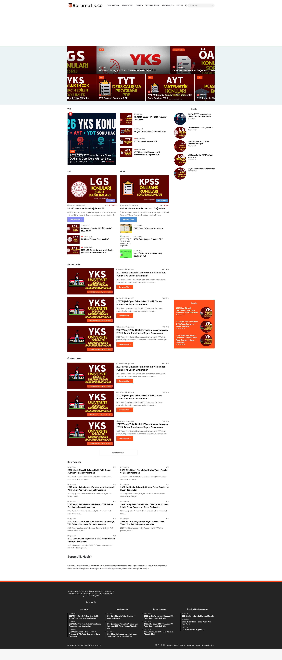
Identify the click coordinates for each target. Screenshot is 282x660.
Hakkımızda (190, 645)
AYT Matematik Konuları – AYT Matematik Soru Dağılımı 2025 (147, 153)
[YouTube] (92, 602)
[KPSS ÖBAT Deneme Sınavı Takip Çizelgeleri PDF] (126, 254)
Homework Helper (208, 645)
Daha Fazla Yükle (118, 453)
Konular (138, 5)
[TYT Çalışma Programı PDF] (91, 87)
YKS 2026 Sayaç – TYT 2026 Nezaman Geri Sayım (96, 70)
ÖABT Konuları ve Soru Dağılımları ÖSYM (164, 70)
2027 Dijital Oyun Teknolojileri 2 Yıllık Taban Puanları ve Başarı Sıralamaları (187, 324)
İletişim (198, 645)
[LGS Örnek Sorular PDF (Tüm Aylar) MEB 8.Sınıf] (73, 228)
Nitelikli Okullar (127, 5)
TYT (72, 50)
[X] (89, 602)
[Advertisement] (141, 28)
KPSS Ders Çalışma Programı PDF (148, 239)
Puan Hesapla (167, 5)
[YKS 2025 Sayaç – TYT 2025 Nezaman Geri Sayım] (126, 119)
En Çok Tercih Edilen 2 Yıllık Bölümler (150, 132)
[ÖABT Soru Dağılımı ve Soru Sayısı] (126, 228)
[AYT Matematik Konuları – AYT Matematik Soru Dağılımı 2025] (141, 87)
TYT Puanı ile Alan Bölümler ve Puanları (188, 98)
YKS (72, 78)
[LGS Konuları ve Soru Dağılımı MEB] (180, 133)
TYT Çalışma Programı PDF (84, 98)
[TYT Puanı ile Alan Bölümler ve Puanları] (190, 87)
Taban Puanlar (112, 5)
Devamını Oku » (76, 219)
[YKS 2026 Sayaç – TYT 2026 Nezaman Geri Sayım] (104, 60)
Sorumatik (74, 162)
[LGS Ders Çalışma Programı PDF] (73, 239)
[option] (141, 73)
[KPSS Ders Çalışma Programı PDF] (126, 241)
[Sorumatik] (85, 5)
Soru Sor (180, 5)
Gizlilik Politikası (179, 645)
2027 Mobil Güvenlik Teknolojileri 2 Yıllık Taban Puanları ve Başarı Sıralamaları (187, 310)
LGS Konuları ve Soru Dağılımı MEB (85, 208)
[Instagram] (95, 602)
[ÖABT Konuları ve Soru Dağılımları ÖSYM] (178, 60)
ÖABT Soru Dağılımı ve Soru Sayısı (148, 228)
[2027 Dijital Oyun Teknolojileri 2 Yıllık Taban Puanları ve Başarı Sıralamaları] (206, 327)
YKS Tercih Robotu (152, 5)
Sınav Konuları (149, 50)
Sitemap (169, 645)
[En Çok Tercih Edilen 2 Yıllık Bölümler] (126, 131)
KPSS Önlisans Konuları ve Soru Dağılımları (142, 208)
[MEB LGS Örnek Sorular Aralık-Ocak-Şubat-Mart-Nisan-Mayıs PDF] (73, 250)
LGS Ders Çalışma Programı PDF (95, 239)
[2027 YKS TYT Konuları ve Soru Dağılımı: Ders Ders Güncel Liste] (92, 139)
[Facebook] (87, 602)
